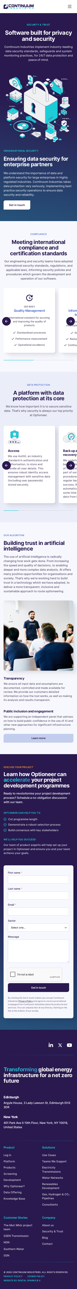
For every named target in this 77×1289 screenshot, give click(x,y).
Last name (14, 888)
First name (14, 872)
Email (11, 904)
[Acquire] (19, 6)
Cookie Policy (36, 1276)
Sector (12, 920)
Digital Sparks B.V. (29, 1280)
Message (13, 936)
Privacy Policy (25, 1001)
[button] (70, 321)
